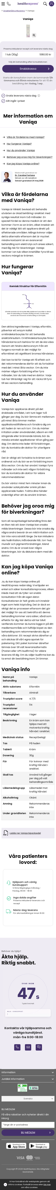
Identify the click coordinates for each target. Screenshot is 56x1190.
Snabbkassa (28, 69)
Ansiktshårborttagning (14, 10)
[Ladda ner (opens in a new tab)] (16, 1146)
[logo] (28, 3)
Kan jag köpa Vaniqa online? (23, 163)
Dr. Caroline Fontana (25, 175)
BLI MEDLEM (28, 1133)
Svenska (28, 1098)
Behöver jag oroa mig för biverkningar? (29, 157)
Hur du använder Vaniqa (21, 150)
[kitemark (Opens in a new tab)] (22, 1088)
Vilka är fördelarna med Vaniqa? (26, 137)
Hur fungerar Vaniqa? (19, 143)
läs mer (47, 1184)
